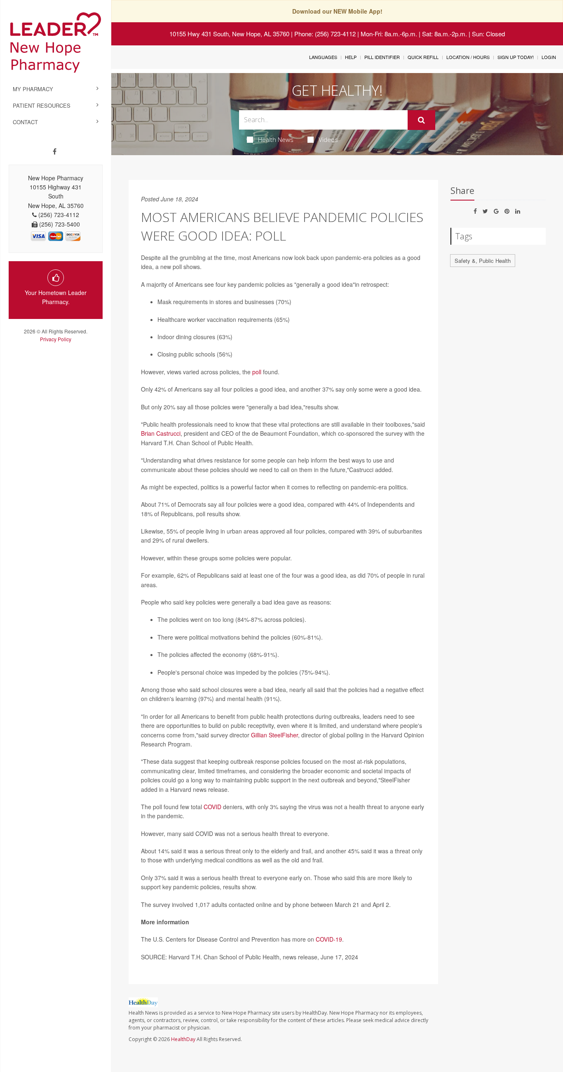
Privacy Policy (55, 338)
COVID (212, 807)
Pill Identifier (382, 57)
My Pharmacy (33, 89)
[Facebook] (54, 151)
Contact (25, 122)
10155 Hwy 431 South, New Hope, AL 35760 (229, 33)
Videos (328, 139)
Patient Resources (41, 105)
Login (549, 57)
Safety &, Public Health (483, 260)
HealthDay (183, 1039)
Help (351, 57)
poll (256, 372)
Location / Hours (468, 57)
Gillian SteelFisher (274, 735)
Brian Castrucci (161, 433)
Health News (275, 139)
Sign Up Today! (515, 57)
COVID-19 (329, 939)
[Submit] (421, 120)
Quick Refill (423, 57)
